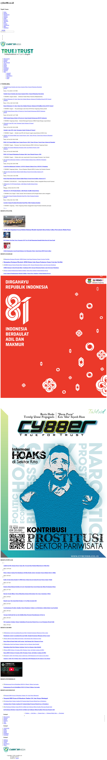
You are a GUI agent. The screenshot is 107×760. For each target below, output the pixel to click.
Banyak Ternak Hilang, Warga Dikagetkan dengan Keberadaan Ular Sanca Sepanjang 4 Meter (27, 593)
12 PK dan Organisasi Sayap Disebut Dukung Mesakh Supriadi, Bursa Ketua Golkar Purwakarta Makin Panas (37, 229)
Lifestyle (5, 16)
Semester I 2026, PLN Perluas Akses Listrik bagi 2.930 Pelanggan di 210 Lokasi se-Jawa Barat (26, 658)
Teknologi (5, 21)
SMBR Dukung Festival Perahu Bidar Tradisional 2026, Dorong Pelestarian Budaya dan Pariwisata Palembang (31, 267)
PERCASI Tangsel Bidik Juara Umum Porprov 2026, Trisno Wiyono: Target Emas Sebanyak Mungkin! (29, 142)
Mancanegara (6, 58)
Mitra (4, 26)
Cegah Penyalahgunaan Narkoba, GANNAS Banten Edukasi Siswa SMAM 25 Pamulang (25, 166)
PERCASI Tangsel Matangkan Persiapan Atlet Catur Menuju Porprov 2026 (22, 154)
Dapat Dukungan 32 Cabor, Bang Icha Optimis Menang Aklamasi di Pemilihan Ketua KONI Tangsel (28, 105)
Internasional (6, 14)
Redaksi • (28, 713)
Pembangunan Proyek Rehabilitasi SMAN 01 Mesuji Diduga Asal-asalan (21, 687)
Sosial (4, 723)
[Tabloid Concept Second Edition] (53, 557)
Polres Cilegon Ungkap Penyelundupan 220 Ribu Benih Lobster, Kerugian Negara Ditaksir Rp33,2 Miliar (29, 572)
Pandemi (8, 74)
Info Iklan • (34, 713)
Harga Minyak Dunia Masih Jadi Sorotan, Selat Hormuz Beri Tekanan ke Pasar (23, 641)
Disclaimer (61, 713)
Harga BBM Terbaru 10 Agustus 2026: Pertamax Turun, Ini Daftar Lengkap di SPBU (24, 652)
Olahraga (5, 70)
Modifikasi (5, 27)
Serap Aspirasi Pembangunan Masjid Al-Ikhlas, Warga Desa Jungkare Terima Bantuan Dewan (27, 273)
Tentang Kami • (42, 713)
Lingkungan (6, 25)
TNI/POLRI (6, 728)
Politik (4, 18)
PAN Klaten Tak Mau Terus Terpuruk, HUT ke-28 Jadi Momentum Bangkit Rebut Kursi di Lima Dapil (29, 240)
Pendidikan (6, 68)
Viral (4, 722)
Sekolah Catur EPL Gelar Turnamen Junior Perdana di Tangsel (19, 130)
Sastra (7, 78)
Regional (5, 20)
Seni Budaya (9, 75)
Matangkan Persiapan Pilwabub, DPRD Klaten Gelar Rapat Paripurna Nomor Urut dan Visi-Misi (32, 262)
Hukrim (5, 13)
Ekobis (5, 66)
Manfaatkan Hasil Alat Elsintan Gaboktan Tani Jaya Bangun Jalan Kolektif (22, 647)
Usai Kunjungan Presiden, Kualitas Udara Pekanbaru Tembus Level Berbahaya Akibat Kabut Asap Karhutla (30, 607)
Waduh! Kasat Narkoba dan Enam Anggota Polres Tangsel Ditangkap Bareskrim (23, 93)
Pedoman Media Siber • (53, 713)
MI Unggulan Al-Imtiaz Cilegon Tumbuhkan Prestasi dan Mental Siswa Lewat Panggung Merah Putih (28, 622)
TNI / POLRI (6, 62)
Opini (4, 173)
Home (4, 12)
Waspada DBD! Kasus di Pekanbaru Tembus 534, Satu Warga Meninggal (25, 698)
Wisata (7, 77)
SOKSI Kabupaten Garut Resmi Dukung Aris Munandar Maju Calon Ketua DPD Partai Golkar (27, 251)
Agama (5, 742)
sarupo (17, 758)
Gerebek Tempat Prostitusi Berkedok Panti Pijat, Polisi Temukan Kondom (21, 202)
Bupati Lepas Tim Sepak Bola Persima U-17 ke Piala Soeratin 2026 (20, 600)
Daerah (5, 65)
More (4, 71)
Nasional (5, 17)
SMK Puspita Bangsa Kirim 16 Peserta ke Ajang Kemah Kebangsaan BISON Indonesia (25, 118)
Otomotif (8, 73)
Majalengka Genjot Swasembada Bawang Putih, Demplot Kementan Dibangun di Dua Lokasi (26, 635)
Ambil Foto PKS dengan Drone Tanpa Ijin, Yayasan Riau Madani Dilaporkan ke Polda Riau (26, 565)
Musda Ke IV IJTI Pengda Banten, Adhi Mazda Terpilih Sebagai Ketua (21, 190)
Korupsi (5, 23)
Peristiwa (5, 720)
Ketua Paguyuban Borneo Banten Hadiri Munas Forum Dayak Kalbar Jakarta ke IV (24, 178)
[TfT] (17, 55)
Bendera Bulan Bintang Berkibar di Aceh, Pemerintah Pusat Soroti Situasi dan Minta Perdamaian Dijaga (29, 586)
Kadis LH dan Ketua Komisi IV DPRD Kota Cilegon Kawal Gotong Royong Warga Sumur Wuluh (27, 579)
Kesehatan (5, 69)
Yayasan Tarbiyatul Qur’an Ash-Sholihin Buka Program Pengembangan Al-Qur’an (24, 614)
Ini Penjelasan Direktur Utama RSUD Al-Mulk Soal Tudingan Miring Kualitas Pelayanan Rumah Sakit (29, 709)
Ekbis (4, 22)
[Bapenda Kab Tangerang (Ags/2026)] (53, 407)
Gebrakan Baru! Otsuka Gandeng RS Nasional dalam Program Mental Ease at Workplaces (26, 704)
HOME (3, 30)
